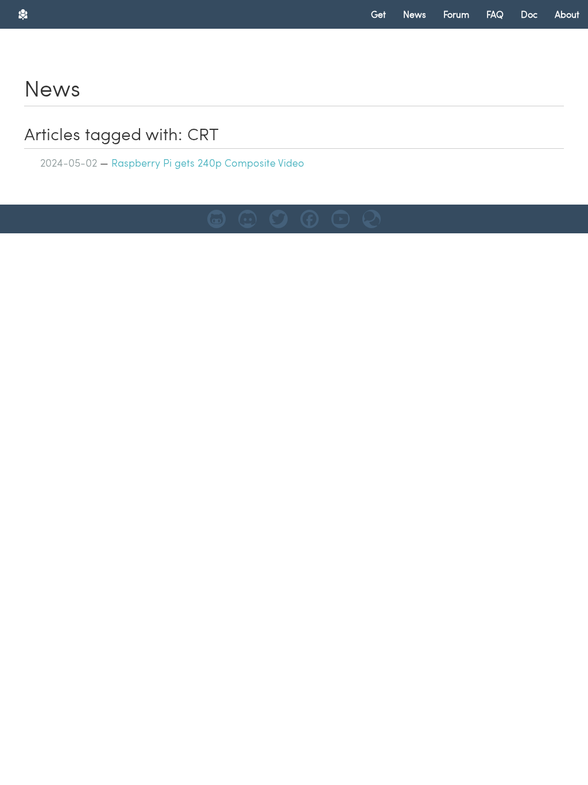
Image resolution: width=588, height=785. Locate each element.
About (567, 14)
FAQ (495, 14)
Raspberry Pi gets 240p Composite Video (207, 162)
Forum (456, 14)
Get (378, 14)
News (414, 14)
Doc (529, 14)
